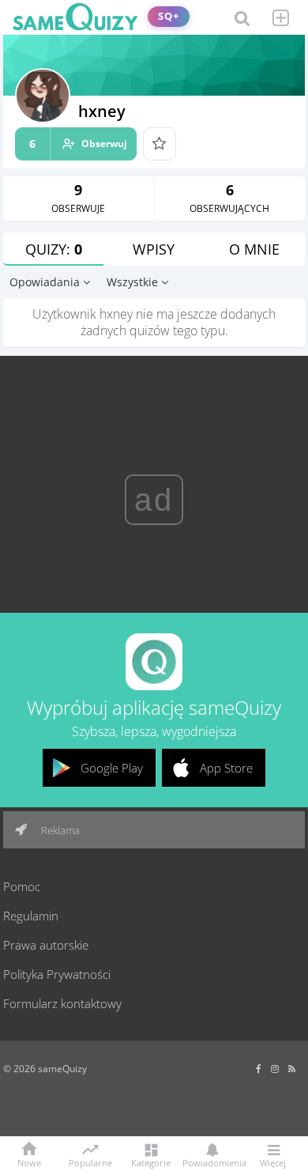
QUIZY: (53, 249)
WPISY (154, 249)
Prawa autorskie (45, 945)
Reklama (59, 830)
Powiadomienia (211, 1162)
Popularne (90, 1161)
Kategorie (151, 1162)
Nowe (29, 1162)
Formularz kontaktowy (62, 1003)
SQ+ (168, 16)
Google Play (112, 768)
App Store (226, 768)
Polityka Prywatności (57, 974)
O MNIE (254, 249)
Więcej (273, 1162)
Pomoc (21, 886)
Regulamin (30, 916)
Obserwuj (78, 143)
